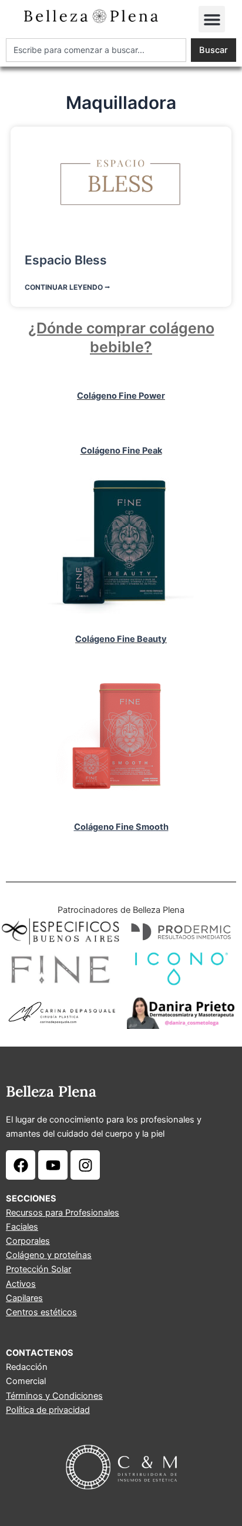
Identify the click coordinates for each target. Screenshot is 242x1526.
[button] (212, 19)
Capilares (24, 1298)
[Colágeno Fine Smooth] (121, 734)
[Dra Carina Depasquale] (60, 1012)
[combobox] (96, 50)
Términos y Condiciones (54, 1396)
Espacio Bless (66, 260)
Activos (21, 1284)
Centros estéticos (41, 1312)
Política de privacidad (48, 1410)
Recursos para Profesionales (62, 1212)
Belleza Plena (51, 1091)
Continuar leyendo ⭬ (67, 287)
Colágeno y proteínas (49, 1255)
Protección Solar (38, 1269)
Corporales (28, 1241)
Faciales (22, 1227)
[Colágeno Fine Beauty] (121, 546)
